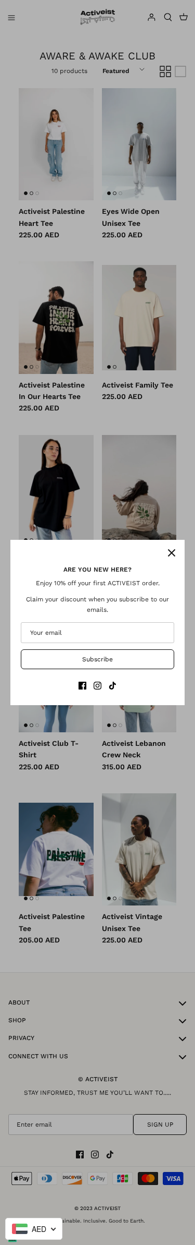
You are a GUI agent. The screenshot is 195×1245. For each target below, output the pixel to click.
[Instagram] (97, 686)
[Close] (171, 552)
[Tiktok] (112, 686)
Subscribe (97, 659)
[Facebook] (82, 686)
